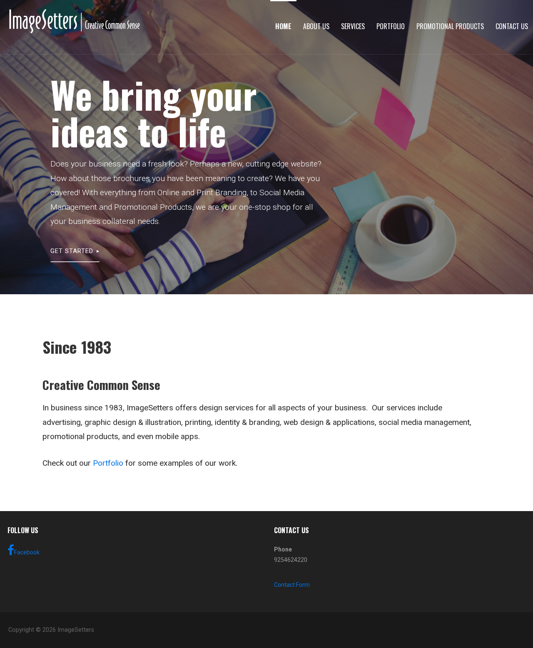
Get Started (71, 251)
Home (283, 26)
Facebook (27, 552)
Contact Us (512, 26)
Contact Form (292, 584)
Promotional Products (450, 26)
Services (353, 26)
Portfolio (390, 26)
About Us (316, 26)
